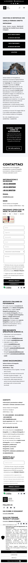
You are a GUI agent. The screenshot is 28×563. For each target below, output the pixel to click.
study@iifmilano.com (17, 340)
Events (9, 26)
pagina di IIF (14, 86)
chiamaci (12, 451)
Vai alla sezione (14, 148)
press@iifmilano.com (14, 344)
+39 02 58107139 (9, 190)
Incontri (14, 26)
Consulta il (12, 521)
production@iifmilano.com (17, 348)
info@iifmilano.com (13, 117)
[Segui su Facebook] (4, 507)
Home (4, 26)
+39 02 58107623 (9, 187)
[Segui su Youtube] (11, 507)
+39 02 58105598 (9, 184)
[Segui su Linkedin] (14, 507)
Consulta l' (8, 513)
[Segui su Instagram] (7, 507)
